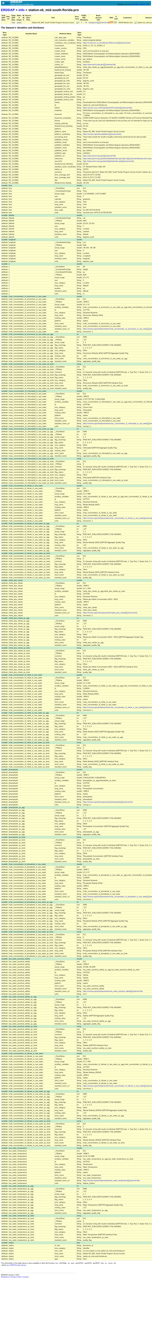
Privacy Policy (16, 1277)
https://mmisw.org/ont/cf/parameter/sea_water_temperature (105, 1180)
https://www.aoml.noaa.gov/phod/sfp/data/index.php (102, 161)
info (22, 10)
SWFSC (142, 4)
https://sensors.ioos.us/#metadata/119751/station (101, 108)
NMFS (137, 4)
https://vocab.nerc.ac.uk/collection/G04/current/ (100, 43)
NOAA (132, 4)
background (93, 22)
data (13, 22)
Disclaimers (5, 1277)
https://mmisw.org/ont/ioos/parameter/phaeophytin (102, 802)
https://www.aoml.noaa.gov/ (93, 64)
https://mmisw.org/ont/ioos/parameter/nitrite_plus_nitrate (104, 613)
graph (19, 22)
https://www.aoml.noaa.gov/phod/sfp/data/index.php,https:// (105, 158)
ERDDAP (8, 10)
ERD (147, 4)
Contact (26, 1277)
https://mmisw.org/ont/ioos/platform (96, 134)
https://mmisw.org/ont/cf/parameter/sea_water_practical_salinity (107, 991)
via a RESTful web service (16, 1265)
